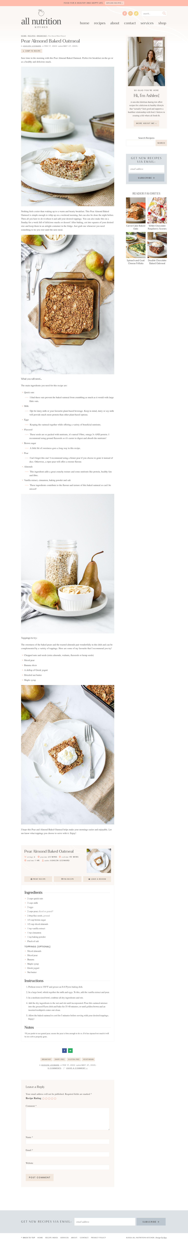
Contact (130, 23)
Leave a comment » (77, 1068)
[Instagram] (130, 13)
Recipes (100, 23)
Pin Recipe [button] (68, 879)
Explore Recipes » (114, 3)
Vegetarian (88, 1059)
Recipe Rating (33, 1098)
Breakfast (42, 36)
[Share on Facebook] (64, 1050)
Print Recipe (39, 879)
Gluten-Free (74, 1059)
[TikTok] (136, 13)
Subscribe (145, 177)
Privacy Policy (98, 1237)
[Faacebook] (124, 13)
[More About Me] (146, 61)
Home (84, 23)
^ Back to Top (28, 1237)
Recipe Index (51, 1237)
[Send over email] (70, 1050)
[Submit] (164, 13)
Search (161, 143)
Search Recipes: (146, 138)
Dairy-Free (59, 1059)
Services (147, 23)
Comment (31, 1105)
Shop (162, 23)
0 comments (54, 1068)
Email (29, 1150)
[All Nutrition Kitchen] (41, 18)
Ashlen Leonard (32, 46)
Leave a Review (98, 879)
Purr (165, 1237)
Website (29, 1162)
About (114, 23)
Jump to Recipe (32, 51)
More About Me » (146, 123)
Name (29, 1137)
